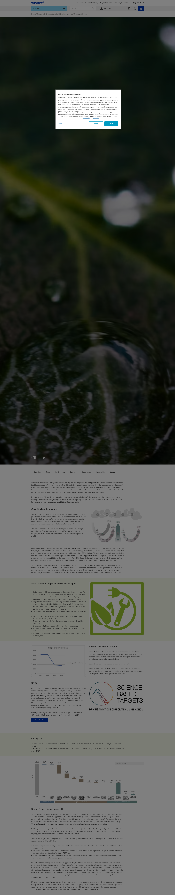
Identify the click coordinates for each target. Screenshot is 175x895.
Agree (111, 123)
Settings (60, 123)
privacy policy (86, 118)
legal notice (96, 118)
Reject (96, 123)
